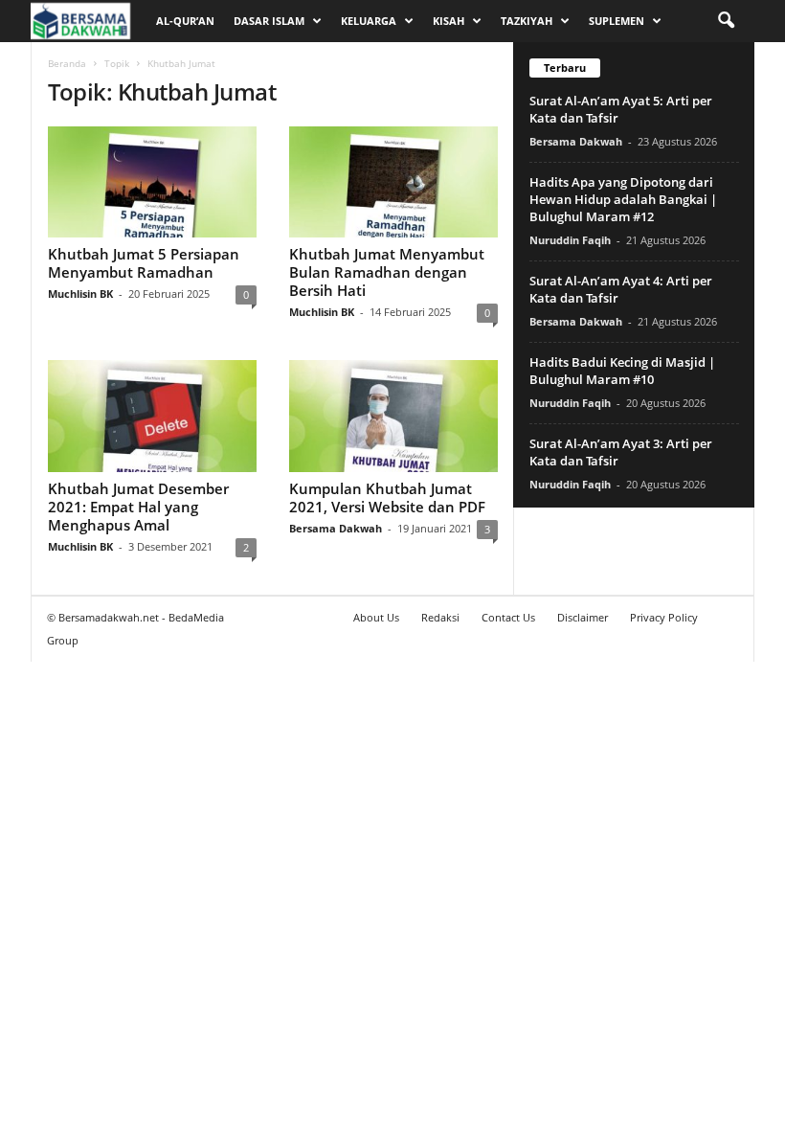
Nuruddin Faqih (570, 240)
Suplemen (616, 20)
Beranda (67, 63)
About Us (376, 617)
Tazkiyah (526, 20)
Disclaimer (582, 617)
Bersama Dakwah (335, 528)
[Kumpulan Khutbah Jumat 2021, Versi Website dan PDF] (393, 415)
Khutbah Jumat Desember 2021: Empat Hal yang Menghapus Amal (138, 506)
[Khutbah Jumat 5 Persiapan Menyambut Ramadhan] (152, 181)
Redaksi (440, 617)
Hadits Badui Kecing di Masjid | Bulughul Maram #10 (622, 370)
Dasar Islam (269, 20)
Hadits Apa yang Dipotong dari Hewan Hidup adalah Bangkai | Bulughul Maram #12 (623, 199)
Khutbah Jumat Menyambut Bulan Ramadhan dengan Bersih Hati (386, 272)
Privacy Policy (664, 617)
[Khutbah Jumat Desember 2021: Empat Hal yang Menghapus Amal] (152, 415)
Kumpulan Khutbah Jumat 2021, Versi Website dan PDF (387, 497)
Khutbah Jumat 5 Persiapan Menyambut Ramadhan (143, 263)
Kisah (448, 20)
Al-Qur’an (185, 20)
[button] (726, 21)
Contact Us (508, 617)
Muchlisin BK (80, 293)
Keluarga (368, 20)
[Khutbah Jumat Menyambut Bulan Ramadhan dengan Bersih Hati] (393, 181)
